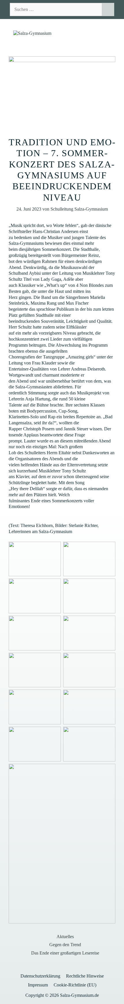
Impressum (38, 984)
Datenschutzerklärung (40, 976)
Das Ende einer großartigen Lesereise (65, 952)
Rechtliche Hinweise (85, 976)
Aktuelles (65, 936)
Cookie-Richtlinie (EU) (75, 984)
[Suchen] (108, 9)
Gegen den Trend (65, 944)
